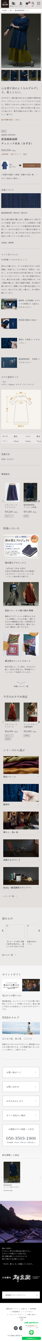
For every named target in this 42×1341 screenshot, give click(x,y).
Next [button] (38, 932)
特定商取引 (16, 1312)
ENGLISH (22, 1317)
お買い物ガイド (13, 1072)
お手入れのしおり (14, 1100)
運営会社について (12, 1309)
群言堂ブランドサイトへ (15, 1295)
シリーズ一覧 (8, 896)
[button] (3, 501)
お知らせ (24, 1309)
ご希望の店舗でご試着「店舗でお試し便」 (18, 174)
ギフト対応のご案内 (9, 178)
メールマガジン (28, 1312)
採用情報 (33, 1309)
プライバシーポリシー (16, 1314)
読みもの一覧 (7, 955)
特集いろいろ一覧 (21, 686)
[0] (27, 5)
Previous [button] (2, 932)
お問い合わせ (12, 1086)
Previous (3, 40)
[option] (15, 936)
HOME (4, 10)
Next (38, 40)
